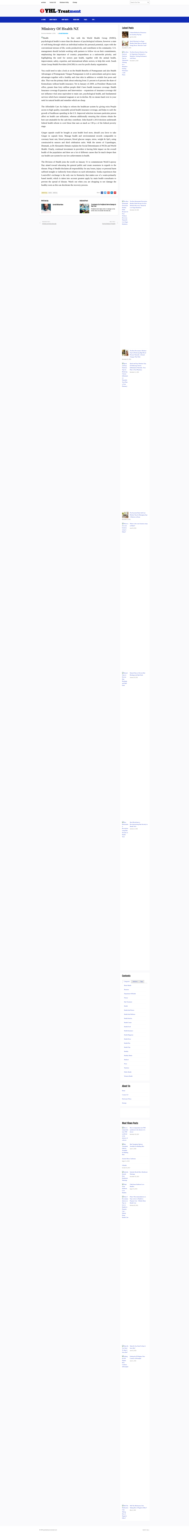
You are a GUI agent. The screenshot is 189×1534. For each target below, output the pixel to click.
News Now (76, 19)
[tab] (127, 981)
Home (44, 2)
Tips (93, 19)
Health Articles (128, 1018)
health (50, 192)
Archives (135, 981)
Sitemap (75, 2)
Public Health (127, 1072)
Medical (126, 1059)
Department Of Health (130, 993)
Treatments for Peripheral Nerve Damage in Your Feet (103, 205)
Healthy (126, 1051)
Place (85, 19)
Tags (141, 981)
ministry (55, 192)
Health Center (128, 1022)
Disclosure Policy (64, 2)
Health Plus (127, 1043)
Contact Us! (53, 2)
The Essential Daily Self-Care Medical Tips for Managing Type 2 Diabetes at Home (138, 515)
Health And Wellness (129, 1014)
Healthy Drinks (128, 1055)
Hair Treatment (128, 1002)
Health (126, 1006)
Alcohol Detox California (129, 1158)
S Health (124, 1165)
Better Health (127, 985)
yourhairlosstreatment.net (50, 1530)
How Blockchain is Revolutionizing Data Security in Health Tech (139, 824)
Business (126, 989)
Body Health (65, 19)
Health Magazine (128, 1035)
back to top (146, 1530)
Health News (127, 1039)
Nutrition (126, 1068)
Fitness (126, 998)
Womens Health (128, 1076)
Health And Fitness (129, 1010)
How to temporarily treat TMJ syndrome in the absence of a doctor (138, 1130)
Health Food (127, 1026)
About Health (53, 19)
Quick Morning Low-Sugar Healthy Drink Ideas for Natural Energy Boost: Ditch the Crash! (138, 43)
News (125, 1063)
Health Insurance (128, 1031)
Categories (127, 981)
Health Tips (44, 192)
